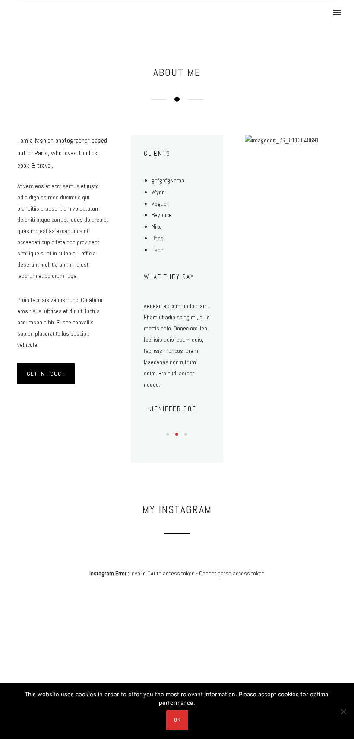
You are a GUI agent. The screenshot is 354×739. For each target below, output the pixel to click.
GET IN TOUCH (46, 373)
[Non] (343, 711)
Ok (177, 720)
